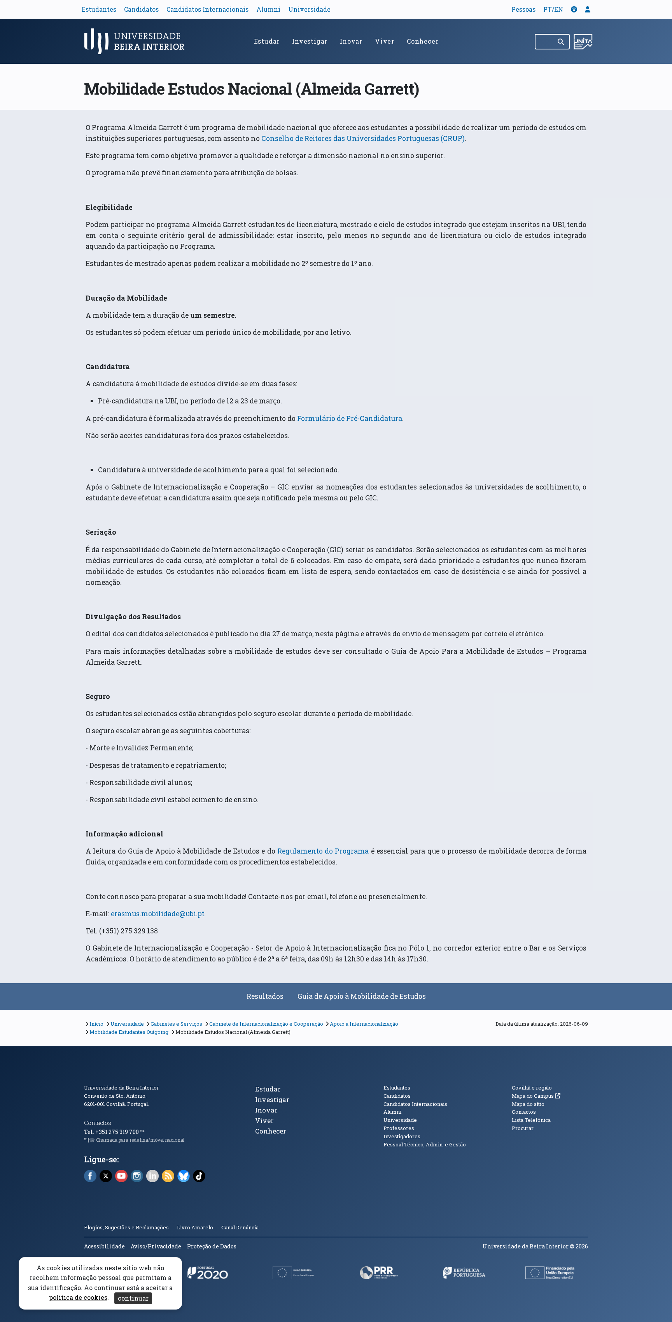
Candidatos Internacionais (207, 9)
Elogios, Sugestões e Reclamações (126, 1227)
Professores (398, 1128)
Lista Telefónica (531, 1119)
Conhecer (422, 41)
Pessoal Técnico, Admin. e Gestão (424, 1144)
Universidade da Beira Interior (121, 1087)
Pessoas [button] (523, 9)
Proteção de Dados (211, 1246)
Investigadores (401, 1136)
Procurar (523, 1128)
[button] (574, 9)
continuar (133, 1298)
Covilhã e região (532, 1087)
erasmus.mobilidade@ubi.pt (158, 913)
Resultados (265, 996)
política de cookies (78, 1298)
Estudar (267, 41)
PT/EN (553, 9)
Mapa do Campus (536, 1095)
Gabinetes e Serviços (176, 1023)
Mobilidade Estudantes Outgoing (128, 1031)
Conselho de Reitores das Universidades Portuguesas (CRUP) (363, 138)
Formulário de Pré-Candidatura (349, 418)
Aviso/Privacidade (156, 1246)
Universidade (309, 9)
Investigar (309, 41)
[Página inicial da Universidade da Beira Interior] (137, 41)
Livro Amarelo (195, 1227)
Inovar (351, 41)
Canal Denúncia (240, 1227)
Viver (384, 41)
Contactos (97, 1123)
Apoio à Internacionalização (364, 1023)
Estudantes (99, 9)
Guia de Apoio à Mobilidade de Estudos (362, 996)
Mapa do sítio (528, 1103)
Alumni (268, 9)
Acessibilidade (104, 1246)
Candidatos (141, 9)
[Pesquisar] (561, 41)
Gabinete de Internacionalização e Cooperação (266, 1023)
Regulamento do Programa (323, 851)
